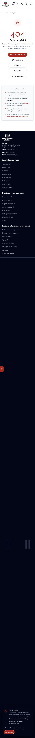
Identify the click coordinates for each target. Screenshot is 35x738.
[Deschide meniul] (31, 4)
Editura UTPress (7, 236)
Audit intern (6, 210)
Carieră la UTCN (7, 187)
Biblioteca (5, 171)
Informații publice (8, 197)
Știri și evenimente (8, 253)
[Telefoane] (22, 4)
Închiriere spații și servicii (10, 233)
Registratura (6, 167)
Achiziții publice (7, 200)
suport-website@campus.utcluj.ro (17, 116)
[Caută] (26, 4)
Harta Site (5, 250)
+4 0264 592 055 (10, 152)
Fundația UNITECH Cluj (9, 247)
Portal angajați (6, 184)
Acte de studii (6, 164)
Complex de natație (8, 243)
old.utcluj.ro (26, 103)
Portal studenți (6, 177)
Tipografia (5, 240)
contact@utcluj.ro (12, 155)
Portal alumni (6, 181)
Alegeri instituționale (8, 204)
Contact (4, 220)
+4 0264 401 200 (13, 149)
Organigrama (6, 174)
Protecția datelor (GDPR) (9, 214)
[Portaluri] (17, 4)
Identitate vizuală (7, 217)
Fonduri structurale (8, 207)
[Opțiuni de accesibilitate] (2, 369)
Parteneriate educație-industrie (12, 230)
